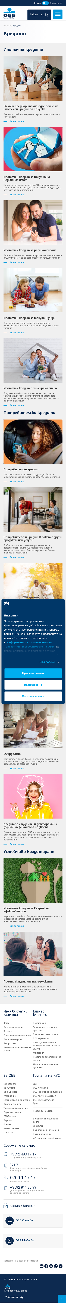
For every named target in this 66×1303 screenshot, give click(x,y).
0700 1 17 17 (23, 1177)
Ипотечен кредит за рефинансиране (30, 250)
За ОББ (9, 1075)
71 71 (15, 1165)
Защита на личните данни (46, 1130)
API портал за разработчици (47, 1138)
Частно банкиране (13, 1039)
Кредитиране (39, 1023)
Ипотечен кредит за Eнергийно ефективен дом (26, 910)
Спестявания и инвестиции (17, 1035)
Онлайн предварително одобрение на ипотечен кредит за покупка (31, 108)
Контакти (8, 1132)
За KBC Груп (9, 1088)
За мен (37, 3)
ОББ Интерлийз (40, 1088)
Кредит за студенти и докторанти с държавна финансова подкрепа (30, 826)
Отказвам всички (33, 696)
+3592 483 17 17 (23, 1154)
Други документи (12, 1112)
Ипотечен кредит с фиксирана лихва (30, 388)
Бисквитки (38, 1126)
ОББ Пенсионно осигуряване (47, 1092)
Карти (6, 1023)
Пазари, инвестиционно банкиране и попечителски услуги (46, 1045)
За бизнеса (56, 3)
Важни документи (42, 1134)
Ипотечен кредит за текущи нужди (29, 318)
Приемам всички (33, 673)
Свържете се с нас (19, 1145)
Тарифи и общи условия (16, 1108)
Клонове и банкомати (22, 1205)
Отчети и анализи (12, 1104)
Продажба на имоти (43, 1111)
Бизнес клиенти (40, 1013)
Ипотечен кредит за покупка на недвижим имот (27, 179)
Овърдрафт (12, 754)
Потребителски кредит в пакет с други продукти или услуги (33, 539)
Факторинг (38, 1053)
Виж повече (47, 661)
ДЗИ (35, 1084)
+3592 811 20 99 (23, 1187)
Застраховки (10, 1043)
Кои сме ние (10, 1084)
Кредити (8, 1031)
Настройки (31, 684)
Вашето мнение (11, 1128)
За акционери (10, 1092)
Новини (7, 1124)
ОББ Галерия (10, 1116)
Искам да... (37, 14)
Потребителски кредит (21, 469)
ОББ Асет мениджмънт (44, 1096)
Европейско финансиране (17, 1100)
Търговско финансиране (45, 1034)
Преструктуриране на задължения (28, 981)
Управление (10, 1096)
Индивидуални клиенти (15, 1013)
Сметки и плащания (14, 1027)
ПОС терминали (41, 1038)
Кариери (8, 1120)
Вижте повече (17, 121)
